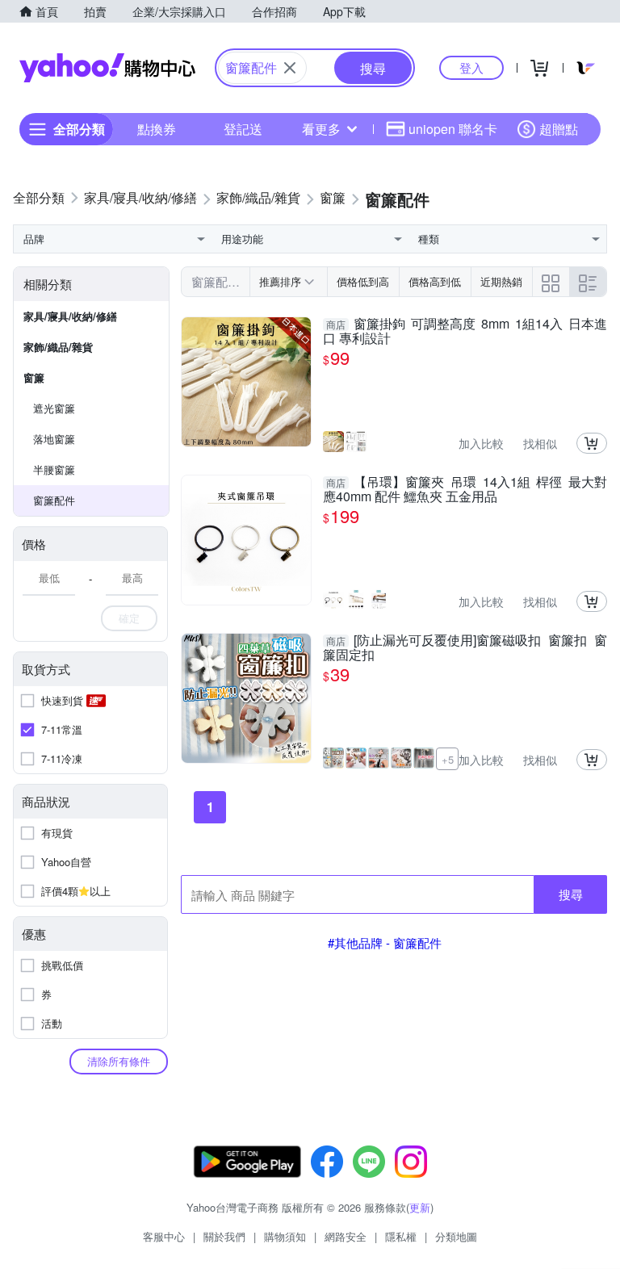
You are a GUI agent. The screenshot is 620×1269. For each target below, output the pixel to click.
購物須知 (285, 1236)
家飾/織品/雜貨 (58, 346)
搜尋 (571, 894)
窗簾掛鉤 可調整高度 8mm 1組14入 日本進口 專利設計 (465, 331)
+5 (448, 759)
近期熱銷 (501, 281)
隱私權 (401, 1236)
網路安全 (346, 1236)
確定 (129, 618)
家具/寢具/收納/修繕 (70, 316)
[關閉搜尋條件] (290, 67)
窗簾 (33, 377)
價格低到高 (363, 281)
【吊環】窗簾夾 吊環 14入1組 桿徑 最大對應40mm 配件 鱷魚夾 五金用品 (465, 489)
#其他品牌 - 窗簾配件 (385, 942)
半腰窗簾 (54, 469)
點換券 (156, 128)
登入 (471, 67)
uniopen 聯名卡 (452, 128)
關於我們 (224, 1236)
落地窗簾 (54, 438)
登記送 (243, 128)
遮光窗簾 (54, 408)
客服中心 (164, 1236)
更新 (419, 1207)
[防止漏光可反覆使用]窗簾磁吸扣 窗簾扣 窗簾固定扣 (465, 647)
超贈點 (558, 128)
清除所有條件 (118, 1061)
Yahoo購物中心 (107, 67)
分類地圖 (456, 1236)
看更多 (321, 128)
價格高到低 (434, 281)
